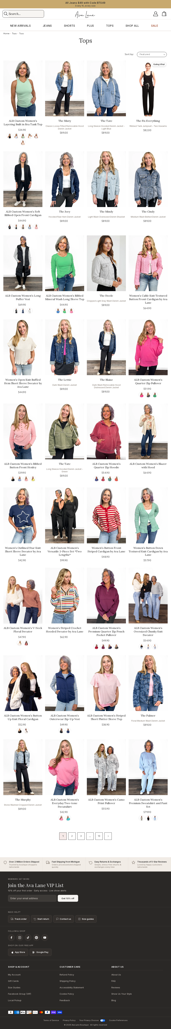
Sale (154, 25)
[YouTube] (44, 937)
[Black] (10, 136)
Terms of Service (51, 1020)
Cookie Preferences (118, 1020)
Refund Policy (67, 974)
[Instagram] (19, 937)
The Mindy (106, 211)
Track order (21, 919)
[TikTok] (28, 937)
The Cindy (148, 211)
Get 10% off (67, 898)
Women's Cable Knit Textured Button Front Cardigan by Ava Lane (148, 299)
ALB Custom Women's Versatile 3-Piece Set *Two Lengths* (65, 551)
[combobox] (26, 13)
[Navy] (23, 311)
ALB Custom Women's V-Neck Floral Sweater (23, 629)
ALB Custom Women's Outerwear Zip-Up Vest (65, 717)
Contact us (65, 919)
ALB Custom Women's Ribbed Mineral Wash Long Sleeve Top (64, 297)
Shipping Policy (67, 981)
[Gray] (36, 136)
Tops (110, 25)
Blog (113, 1000)
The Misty (64, 120)
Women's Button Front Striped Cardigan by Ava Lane (106, 549)
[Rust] (116, 479)
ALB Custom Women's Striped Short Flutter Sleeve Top (106, 717)
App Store (20, 952)
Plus (90, 25)
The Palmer (148, 715)
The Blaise (106, 379)
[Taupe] (23, 142)
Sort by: (129, 54)
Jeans (47, 25)
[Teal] (110, 479)
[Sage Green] (141, 818)
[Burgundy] (103, 479)
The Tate (106, 120)
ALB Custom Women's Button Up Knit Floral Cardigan (23, 717)
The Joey (64, 211)
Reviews (115, 987)
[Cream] (20, 643)
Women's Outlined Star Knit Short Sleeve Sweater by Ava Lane (23, 551)
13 (99, 836)
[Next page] (108, 836)
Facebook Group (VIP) (19, 993)
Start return (43, 919)
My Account (14, 974)
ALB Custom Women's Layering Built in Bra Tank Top (23, 122)
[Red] (26, 643)
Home (6, 34)
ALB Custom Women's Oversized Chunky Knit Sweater (148, 631)
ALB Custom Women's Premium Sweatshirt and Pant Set (148, 803)
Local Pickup (14, 1000)
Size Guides (14, 987)
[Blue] (16, 136)
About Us (116, 974)
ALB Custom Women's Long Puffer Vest (23, 297)
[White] (30, 136)
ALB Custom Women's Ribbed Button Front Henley (23, 465)
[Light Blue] (155, 818)
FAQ (113, 981)
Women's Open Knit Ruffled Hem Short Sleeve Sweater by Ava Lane (23, 383)
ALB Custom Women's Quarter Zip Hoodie (106, 465)
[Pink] (36, 227)
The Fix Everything (148, 120)
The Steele (106, 295)
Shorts (69, 25)
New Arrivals (20, 25)
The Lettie (64, 379)
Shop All (132, 25)
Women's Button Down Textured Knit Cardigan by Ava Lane (148, 551)
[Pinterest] (36, 937)
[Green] (23, 136)
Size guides (88, 919)
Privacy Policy (69, 1020)
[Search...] (5, 14)
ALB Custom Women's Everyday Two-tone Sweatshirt (65, 803)
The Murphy (23, 799)
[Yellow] (33, 479)
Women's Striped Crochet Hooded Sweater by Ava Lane (64, 629)
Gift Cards (13, 981)
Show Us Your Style (121, 993)
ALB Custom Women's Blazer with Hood (148, 465)
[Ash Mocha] (23, 227)
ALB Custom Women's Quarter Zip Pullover (148, 381)
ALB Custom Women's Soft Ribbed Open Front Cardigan (23, 213)
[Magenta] (103, 646)
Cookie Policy (67, 993)
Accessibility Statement (72, 987)
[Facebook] (11, 937)
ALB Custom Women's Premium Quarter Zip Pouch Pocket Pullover (106, 631)
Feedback (65, 1000)
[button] (164, 14)
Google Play (42, 952)
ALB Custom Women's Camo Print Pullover (106, 801)
